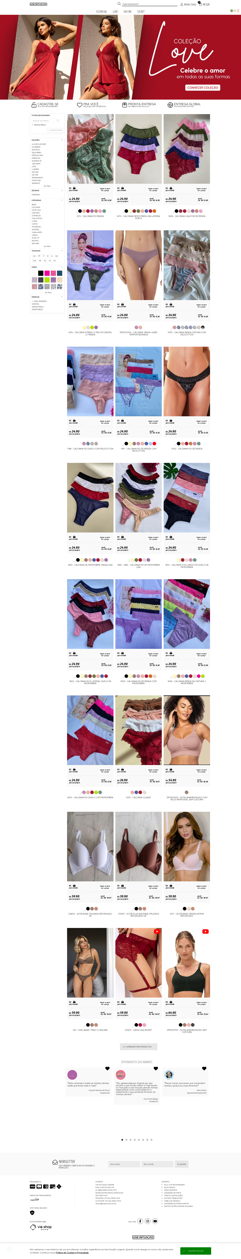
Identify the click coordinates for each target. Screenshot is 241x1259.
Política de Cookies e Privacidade (72, 1252)
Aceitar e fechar (195, 1251)
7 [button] (147, 1139)
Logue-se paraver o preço (105, 190)
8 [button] (151, 1139)
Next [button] (208, 1101)
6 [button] (143, 1139)
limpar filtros (56, 130)
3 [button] (124, 96)
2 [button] (120, 96)
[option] (120, 57)
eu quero (182, 1164)
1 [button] (116, 96)
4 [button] (134, 1139)
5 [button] (139, 1139)
